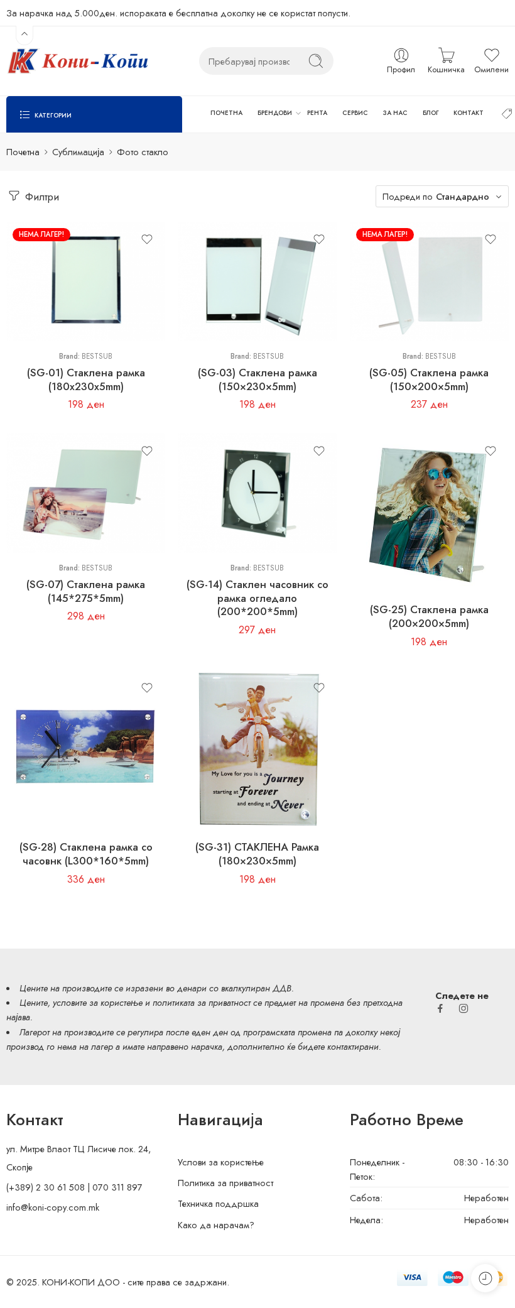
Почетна (23, 151)
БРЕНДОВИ (275, 112)
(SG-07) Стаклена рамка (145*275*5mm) (85, 591)
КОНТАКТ (468, 112)
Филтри (40, 196)
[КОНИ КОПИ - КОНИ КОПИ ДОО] (77, 61)
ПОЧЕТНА (226, 112)
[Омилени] (147, 239)
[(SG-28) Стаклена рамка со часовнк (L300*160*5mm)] (85, 749)
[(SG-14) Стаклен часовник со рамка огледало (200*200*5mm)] (257, 493)
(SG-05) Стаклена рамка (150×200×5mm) (429, 379)
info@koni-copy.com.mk (52, 1207)
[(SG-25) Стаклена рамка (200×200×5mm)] (429, 512)
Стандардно (462, 196)
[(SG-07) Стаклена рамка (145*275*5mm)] (85, 493)
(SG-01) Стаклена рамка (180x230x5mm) (86, 379)
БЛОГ (431, 112)
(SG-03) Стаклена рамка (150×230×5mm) (257, 379)
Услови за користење (221, 1162)
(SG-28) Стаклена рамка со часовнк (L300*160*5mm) (86, 853)
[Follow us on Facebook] (440, 1008)
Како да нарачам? (216, 1224)
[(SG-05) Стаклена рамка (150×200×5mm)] (429, 281)
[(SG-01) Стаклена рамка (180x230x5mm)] (85, 281)
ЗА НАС (395, 112)
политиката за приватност (202, 1002)
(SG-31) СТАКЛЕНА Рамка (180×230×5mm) (257, 853)
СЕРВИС (355, 112)
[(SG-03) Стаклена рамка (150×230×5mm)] (257, 281)
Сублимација (78, 151)
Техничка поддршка (218, 1203)
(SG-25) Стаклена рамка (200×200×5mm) (429, 616)
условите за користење (98, 1002)
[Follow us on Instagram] (463, 1008)
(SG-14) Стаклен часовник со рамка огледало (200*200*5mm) (257, 598)
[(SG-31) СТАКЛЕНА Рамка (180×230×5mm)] (257, 749)
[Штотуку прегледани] (485, 1278)
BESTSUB (97, 356)
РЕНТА (317, 112)
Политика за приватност (225, 1182)
